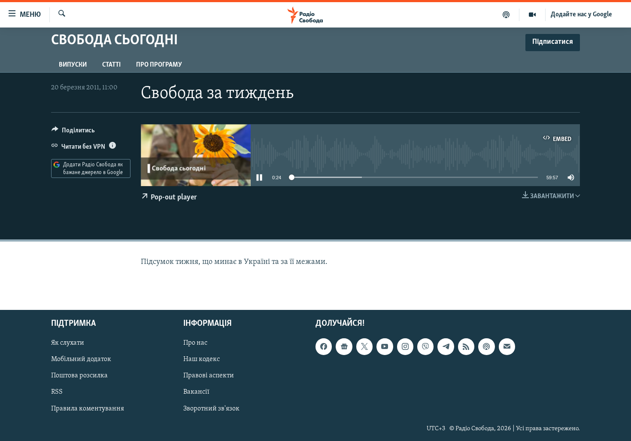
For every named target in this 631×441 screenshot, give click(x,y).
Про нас (195, 343)
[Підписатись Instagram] (405, 347)
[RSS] (466, 347)
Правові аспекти (208, 376)
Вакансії (196, 392)
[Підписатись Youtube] (384, 347)
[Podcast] (486, 347)
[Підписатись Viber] (425, 347)
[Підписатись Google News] (344, 347)
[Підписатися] (507, 347)
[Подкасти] (506, 15)
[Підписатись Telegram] (445, 347)
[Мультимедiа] (532, 15)
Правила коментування (87, 408)
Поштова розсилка (79, 376)
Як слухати (67, 343)
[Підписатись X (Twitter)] (364, 347)
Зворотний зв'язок (211, 408)
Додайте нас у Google (581, 14)
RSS (57, 392)
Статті (111, 64)
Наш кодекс (201, 359)
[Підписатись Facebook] (324, 347)
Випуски (73, 64)
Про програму (159, 64)
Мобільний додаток (81, 359)
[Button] (73, 132)
